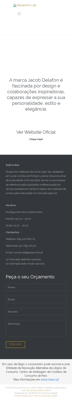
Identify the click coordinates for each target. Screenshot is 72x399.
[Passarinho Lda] (40, 5)
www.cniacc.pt (50, 379)
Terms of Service (42, 395)
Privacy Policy (21, 395)
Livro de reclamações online (36, 390)
